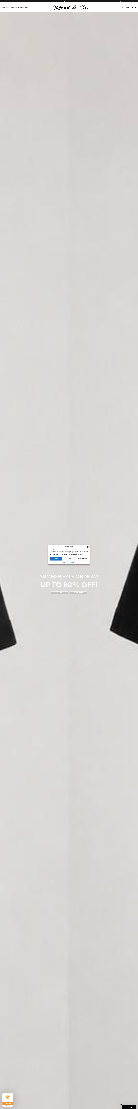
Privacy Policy (65, 562)
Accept (56, 558)
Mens (3, 7)
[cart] (132, 7)
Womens (8, 7)
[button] (87, 547)
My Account (125, 7)
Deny (69, 558)
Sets (12, 7)
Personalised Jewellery (22, 7)
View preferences (82, 558)
